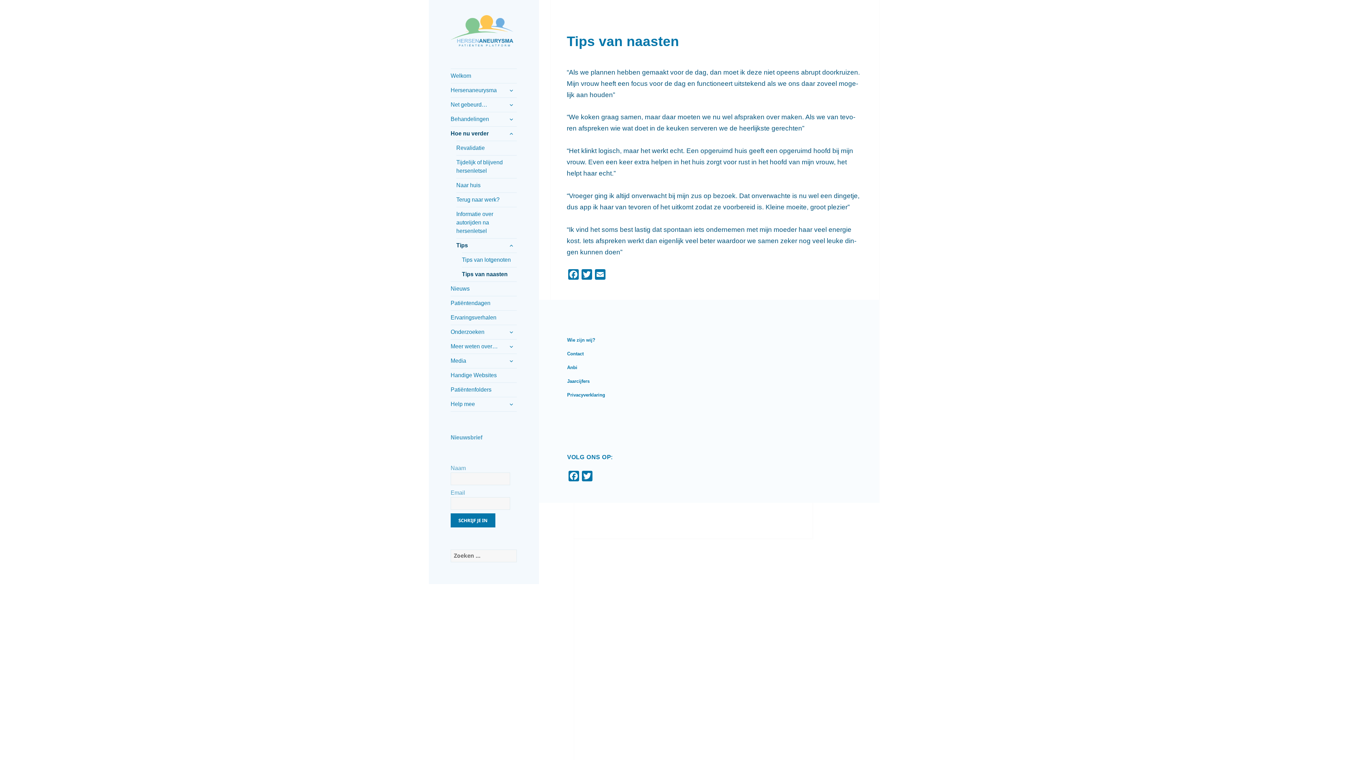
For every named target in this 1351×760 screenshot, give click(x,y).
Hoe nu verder (470, 134)
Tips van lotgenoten (486, 260)
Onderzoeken (467, 332)
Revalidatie (470, 148)
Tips (462, 245)
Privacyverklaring (586, 395)
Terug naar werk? (478, 200)
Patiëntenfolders (471, 390)
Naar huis (468, 185)
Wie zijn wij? (581, 340)
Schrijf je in (473, 520)
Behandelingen (470, 119)
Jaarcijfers (578, 381)
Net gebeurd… (469, 105)
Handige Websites (474, 375)
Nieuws (460, 289)
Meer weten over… (474, 346)
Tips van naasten (485, 274)
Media (458, 361)
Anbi (572, 367)
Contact (575, 353)
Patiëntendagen (470, 303)
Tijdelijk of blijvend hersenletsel (479, 166)
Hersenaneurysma (474, 90)
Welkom (461, 76)
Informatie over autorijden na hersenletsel (474, 222)
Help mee (463, 404)
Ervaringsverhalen (473, 318)
